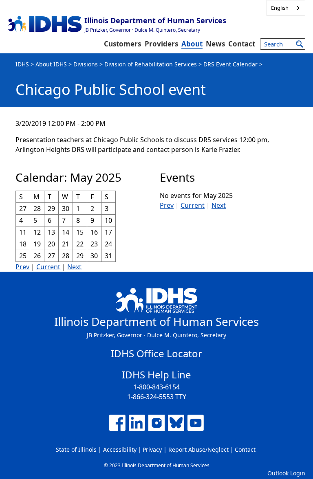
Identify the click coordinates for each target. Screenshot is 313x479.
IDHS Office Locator (156, 353)
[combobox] (286, 8)
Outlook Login (286, 473)
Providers (161, 43)
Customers (122, 43)
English (280, 7)
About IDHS (51, 64)
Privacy (152, 449)
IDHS (22, 64)
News (215, 43)
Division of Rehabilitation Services (150, 64)
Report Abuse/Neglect (198, 449)
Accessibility (120, 449)
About (192, 43)
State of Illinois (76, 449)
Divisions (85, 64)
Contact (241, 43)
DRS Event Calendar (230, 64)
